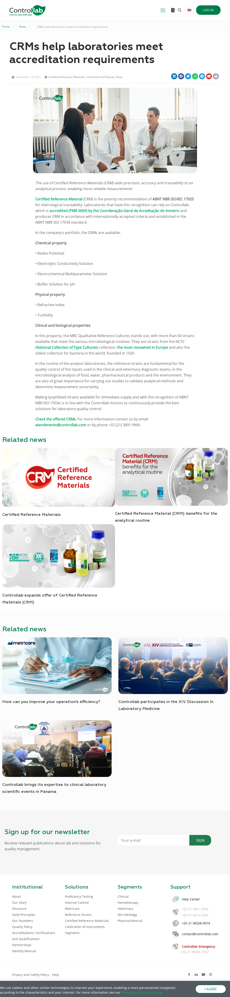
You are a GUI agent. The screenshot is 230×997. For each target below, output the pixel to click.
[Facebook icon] (189, 974)
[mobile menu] (163, 10)
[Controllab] (27, 10)
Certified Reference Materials (66, 77)
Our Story (19, 902)
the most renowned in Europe (142, 347)
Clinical (123, 896)
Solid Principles (23, 915)
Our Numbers (22, 921)
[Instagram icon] (210, 974)
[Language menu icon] (189, 10)
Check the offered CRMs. (56, 419)
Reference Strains (78, 915)
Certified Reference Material (58, 199)
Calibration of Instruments (85, 927)
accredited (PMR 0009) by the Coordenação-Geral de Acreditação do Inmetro (114, 210)
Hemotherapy (128, 902)
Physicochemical (130, 921)
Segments (72, 933)
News (22, 26)
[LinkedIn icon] (196, 974)
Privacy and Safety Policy (31, 975)
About (16, 896)
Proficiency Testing (79, 896)
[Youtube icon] (203, 974)
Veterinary (125, 908)
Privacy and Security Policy (141, 992)
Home (6, 26)
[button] (174, 76)
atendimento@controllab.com (60, 424)
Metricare (72, 908)
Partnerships (21, 945)
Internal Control (77, 902)
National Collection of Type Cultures (66, 347)
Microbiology (127, 915)
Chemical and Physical (100, 77)
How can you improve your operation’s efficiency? (51, 702)
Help (55, 975)
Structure (19, 908)
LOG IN (208, 10)
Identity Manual (24, 951)
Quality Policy (22, 927)
